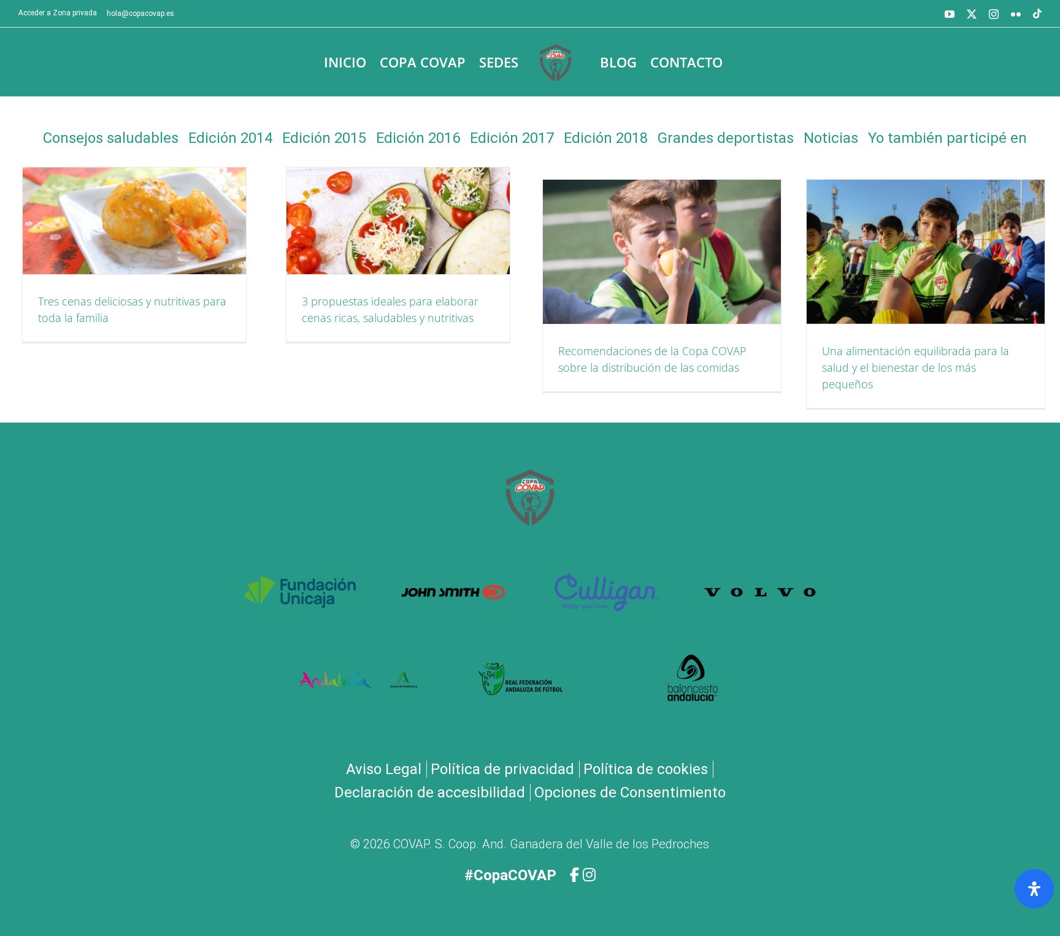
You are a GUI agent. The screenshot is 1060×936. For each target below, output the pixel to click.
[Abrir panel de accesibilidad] (1034, 888)
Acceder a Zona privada (57, 13)
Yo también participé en (947, 138)
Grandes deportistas (726, 138)
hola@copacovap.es (140, 13)
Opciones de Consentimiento (630, 792)
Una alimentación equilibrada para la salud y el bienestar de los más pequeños (915, 367)
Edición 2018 (606, 138)
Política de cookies (645, 769)
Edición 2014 (230, 138)
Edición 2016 (418, 138)
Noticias (831, 138)
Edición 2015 (324, 138)
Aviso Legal (383, 769)
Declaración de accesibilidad (429, 792)
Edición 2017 (512, 138)
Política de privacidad (502, 769)
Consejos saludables (111, 138)
